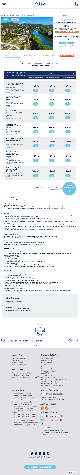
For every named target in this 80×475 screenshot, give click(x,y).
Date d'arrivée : (10, 72)
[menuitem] (25, 359)
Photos (62, 43)
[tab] (13, 56)
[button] (66, 15)
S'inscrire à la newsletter (40, 467)
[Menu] (4, 4)
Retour (73, 472)
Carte (71, 43)
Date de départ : (21, 73)
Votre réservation (69, 187)
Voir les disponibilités (67, 32)
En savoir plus (46, 427)
